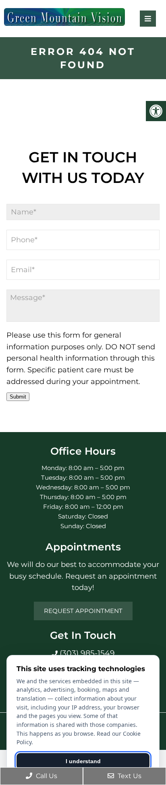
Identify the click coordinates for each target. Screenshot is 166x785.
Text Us (128, 776)
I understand (83, 761)
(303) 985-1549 (86, 653)
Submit (18, 397)
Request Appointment (83, 611)
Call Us (45, 776)
